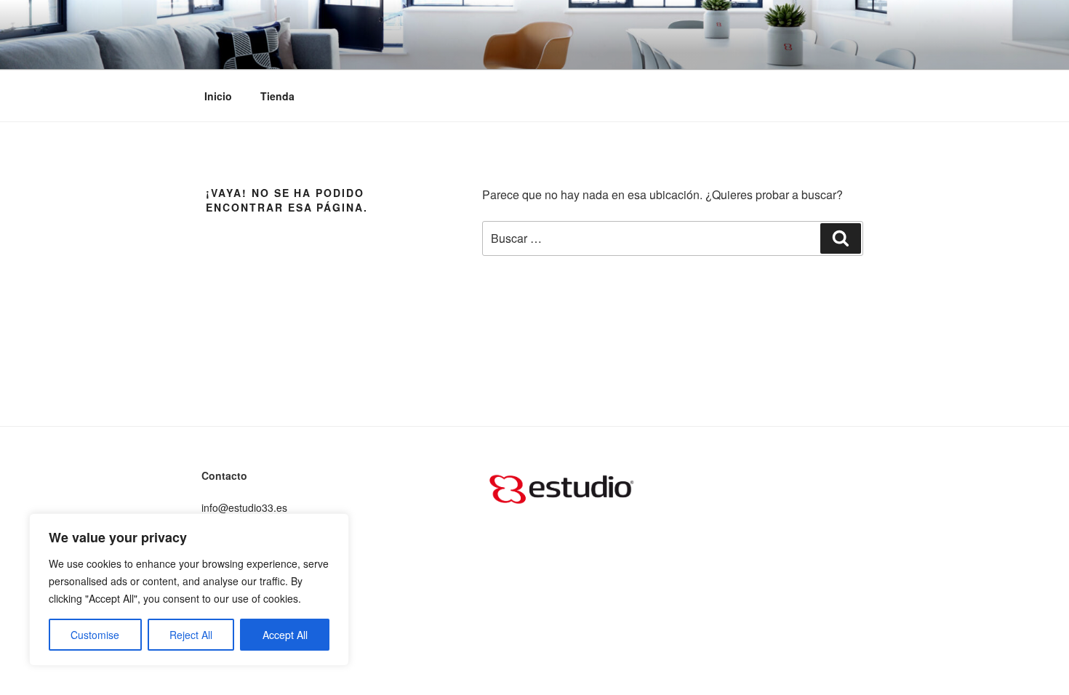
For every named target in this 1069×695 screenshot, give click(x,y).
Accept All (285, 634)
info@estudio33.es (244, 507)
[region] (189, 589)
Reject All (190, 634)
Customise (95, 634)
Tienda (277, 96)
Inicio (218, 96)
